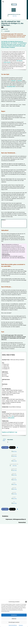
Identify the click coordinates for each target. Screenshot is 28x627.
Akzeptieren (14, 615)
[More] (17, 447)
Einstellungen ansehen (14, 622)
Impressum (21, 625)
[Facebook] (7, 441)
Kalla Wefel (7, 31)
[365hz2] (14, 223)
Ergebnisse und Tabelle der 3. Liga (9, 432)
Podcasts (20, 80)
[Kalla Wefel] (2, 31)
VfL (2, 27)
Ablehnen (14, 618)
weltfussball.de (11, 417)
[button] (26, 601)
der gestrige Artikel (11, 86)
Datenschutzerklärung (13, 625)
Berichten (14, 80)
